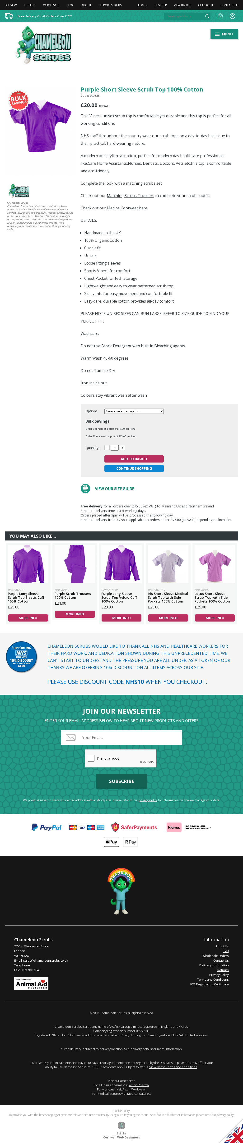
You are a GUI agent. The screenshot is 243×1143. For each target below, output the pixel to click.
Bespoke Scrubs (110, 5)
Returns (30, 5)
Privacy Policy (219, 975)
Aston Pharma (139, 1085)
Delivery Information (214, 965)
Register (161, 5)
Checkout (205, 5)
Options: (92, 411)
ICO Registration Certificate (209, 984)
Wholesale (51, 5)
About (86, 5)
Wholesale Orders (215, 956)
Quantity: (92, 447)
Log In (143, 5)
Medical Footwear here (127, 208)
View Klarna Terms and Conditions (173, 1067)
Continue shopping (134, 468)
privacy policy (148, 800)
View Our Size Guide (114, 488)
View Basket (182, 5)
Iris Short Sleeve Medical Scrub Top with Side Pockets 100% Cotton (168, 564)
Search (207, 16)
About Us (222, 946)
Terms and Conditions (213, 979)
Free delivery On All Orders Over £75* (45, 16)
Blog (70, 5)
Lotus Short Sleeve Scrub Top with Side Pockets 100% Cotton (215, 564)
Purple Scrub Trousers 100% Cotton (75, 564)
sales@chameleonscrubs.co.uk (45, 960)
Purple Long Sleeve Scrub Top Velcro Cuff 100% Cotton (121, 564)
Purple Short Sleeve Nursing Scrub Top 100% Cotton (46, 44)
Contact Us (229, 5)
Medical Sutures (138, 1093)
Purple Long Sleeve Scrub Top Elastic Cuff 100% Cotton (28, 564)
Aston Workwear (133, 1089)
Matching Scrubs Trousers (130, 195)
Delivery (11, 5)
